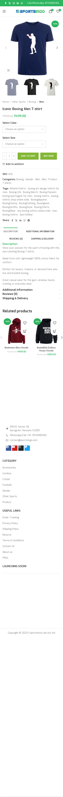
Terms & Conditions (13, 540)
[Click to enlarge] (8, 70)
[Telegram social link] (29, 219)
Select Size (9, 137)
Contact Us (9, 546)
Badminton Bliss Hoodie (16, 346)
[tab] (11, 229)
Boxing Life (15, 190)
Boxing (33, 101)
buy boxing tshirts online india (33, 209)
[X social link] (9, 3)
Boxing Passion (48, 190)
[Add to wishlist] (25, 321)
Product (52, 177)
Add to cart (28, 154)
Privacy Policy (10, 523)
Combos (7, 473)
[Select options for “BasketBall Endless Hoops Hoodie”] (54, 329)
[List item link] (31, 435)
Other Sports (19, 101)
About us (7, 552)
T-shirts (7, 181)
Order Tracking (11, 517)
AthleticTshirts (18, 186)
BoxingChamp (10, 201)
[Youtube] (14, 448)
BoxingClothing (27, 201)
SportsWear (26, 213)
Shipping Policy (11, 529)
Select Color (9, 122)
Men (41, 101)
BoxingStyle (25, 205)
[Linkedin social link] (18, 3)
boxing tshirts (41, 194)
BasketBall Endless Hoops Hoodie (46, 347)
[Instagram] (21, 448)
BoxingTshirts (41, 205)
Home (6, 101)
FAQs (5, 557)
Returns (7, 534)
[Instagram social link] (14, 3)
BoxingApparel (39, 198)
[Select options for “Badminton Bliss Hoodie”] (25, 329)
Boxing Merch (30, 190)
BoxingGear (43, 201)
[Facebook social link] (5, 3)
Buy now (49, 154)
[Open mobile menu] (4, 11)
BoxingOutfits (10, 205)
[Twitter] (27, 448)
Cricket (6, 479)
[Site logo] (30, 11)
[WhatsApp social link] (22, 3)
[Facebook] (8, 448)
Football (7, 485)
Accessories (9, 467)
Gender (29, 177)
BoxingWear (9, 209)
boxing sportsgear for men (17, 194)
